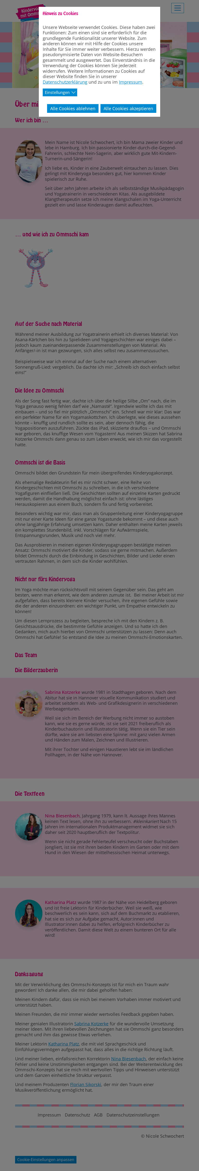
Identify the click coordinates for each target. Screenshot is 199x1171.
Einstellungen (57, 92)
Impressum (130, 82)
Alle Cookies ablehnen (72, 108)
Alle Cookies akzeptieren (128, 108)
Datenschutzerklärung (65, 82)
